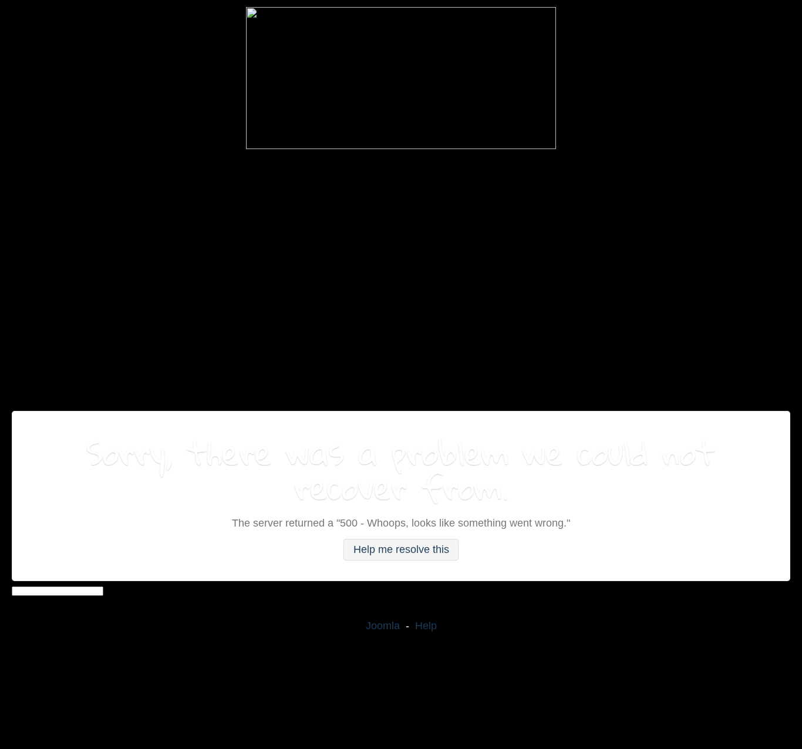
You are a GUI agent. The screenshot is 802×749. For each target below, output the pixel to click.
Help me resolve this (401, 549)
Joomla (383, 626)
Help (426, 626)
